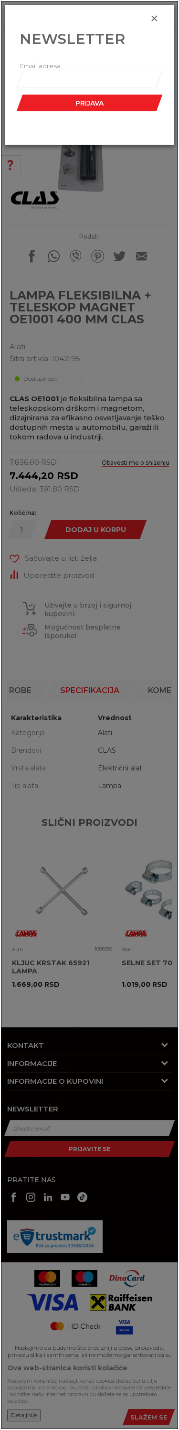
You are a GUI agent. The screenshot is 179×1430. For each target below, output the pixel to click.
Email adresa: (41, 66)
